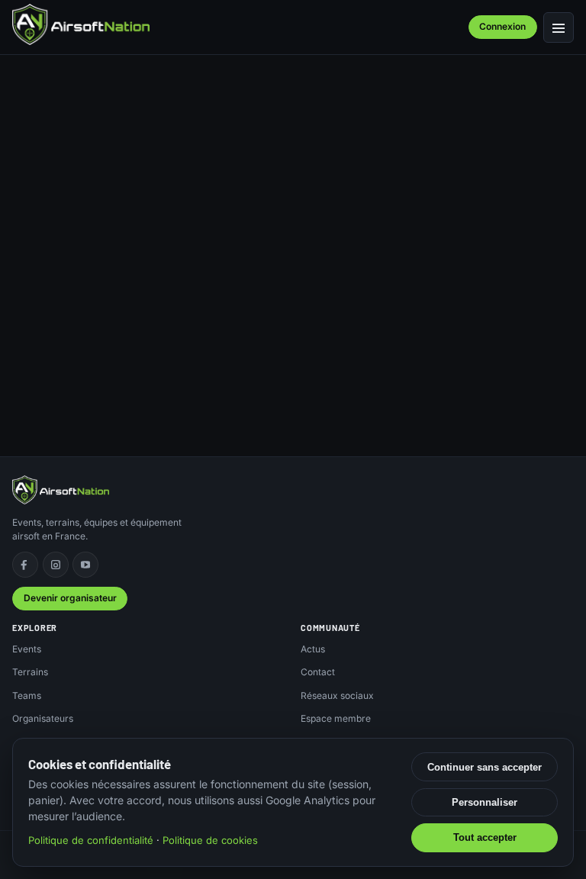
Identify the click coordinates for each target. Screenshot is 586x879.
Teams (26, 695)
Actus (313, 649)
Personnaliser (484, 802)
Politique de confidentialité (90, 840)
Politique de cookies (210, 840)
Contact (318, 672)
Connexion (502, 26)
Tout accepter (485, 837)
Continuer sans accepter (484, 767)
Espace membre (336, 718)
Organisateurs (42, 718)
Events (26, 649)
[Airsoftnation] (81, 24)
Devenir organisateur (70, 598)
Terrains (30, 672)
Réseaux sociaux (337, 695)
